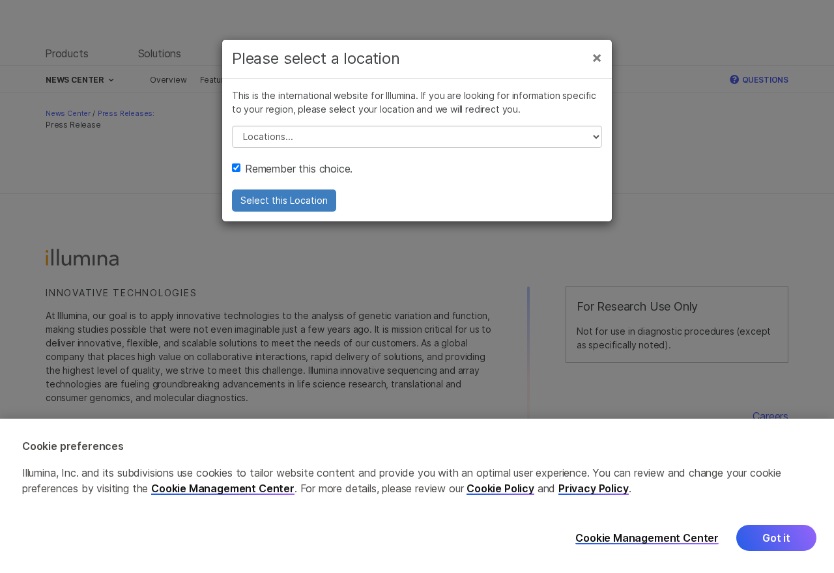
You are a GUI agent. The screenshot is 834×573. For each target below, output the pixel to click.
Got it (776, 538)
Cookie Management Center (223, 488)
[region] (417, 496)
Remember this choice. (298, 168)
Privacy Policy (593, 488)
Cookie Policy (500, 488)
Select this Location (284, 200)
